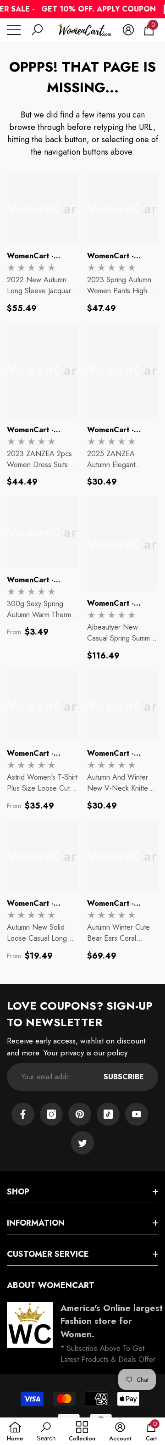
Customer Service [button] (48, 1254)
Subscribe (124, 1076)
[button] (37, 30)
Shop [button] (18, 1192)
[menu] (14, 30)
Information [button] (36, 1223)
